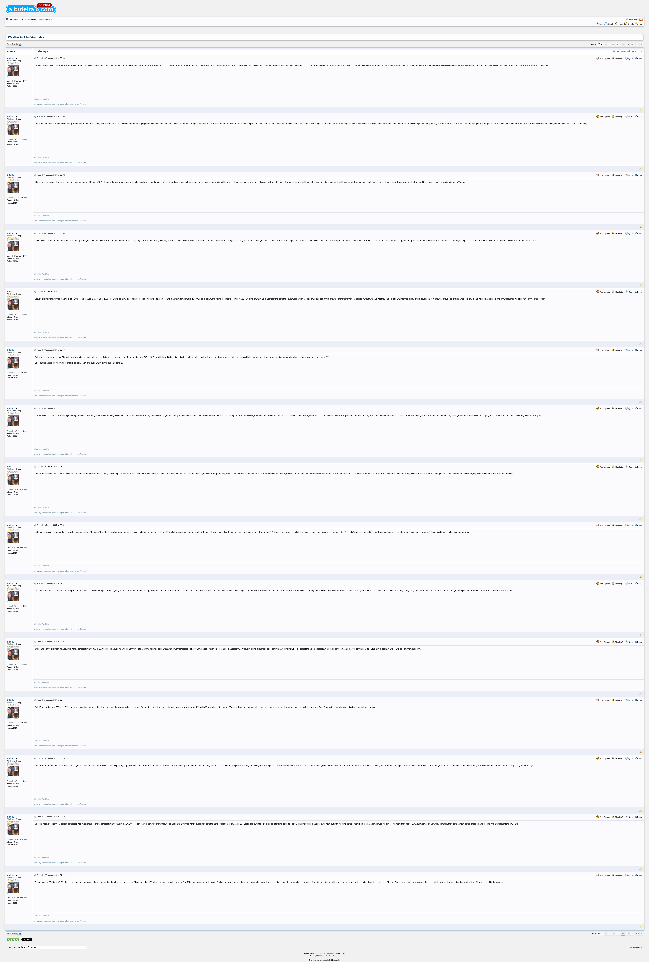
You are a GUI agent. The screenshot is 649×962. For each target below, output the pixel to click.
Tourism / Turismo (29, 20)
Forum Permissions (635, 947)
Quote (630, 58)
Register (631, 24)
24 (632, 44)
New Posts (633, 20)
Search (610, 24)
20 (613, 44)
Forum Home (14, 20)
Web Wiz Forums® (326, 953)
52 (637, 44)
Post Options (604, 58)
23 (627, 44)
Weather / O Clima (46, 20)
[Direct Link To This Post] (35, 58)
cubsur (11, 58)
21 (618, 44)
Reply (639, 58)
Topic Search (620, 51)
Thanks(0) (619, 58)
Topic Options (636, 51)
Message (43, 51)
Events (620, 24)
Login (641, 24)
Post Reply (12, 44)
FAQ (601, 24)
